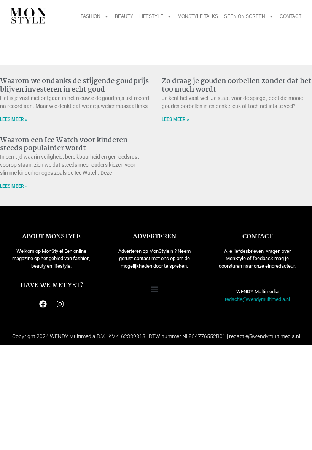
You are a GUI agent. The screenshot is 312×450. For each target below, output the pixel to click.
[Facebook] (43, 304)
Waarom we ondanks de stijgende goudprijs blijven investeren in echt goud (74, 85)
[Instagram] (60, 304)
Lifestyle (151, 16)
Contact (290, 16)
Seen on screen (244, 16)
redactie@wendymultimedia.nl (257, 299)
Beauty (124, 16)
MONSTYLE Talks (198, 16)
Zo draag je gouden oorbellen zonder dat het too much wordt (236, 85)
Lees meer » (13, 119)
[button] (154, 289)
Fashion (90, 16)
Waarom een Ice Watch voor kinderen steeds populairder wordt (63, 144)
